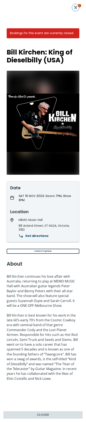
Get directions (36, 236)
